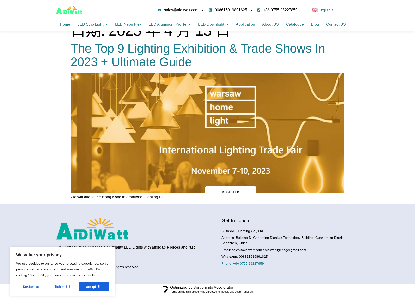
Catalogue (295, 24)
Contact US (336, 24)
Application (245, 24)
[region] (62, 271)
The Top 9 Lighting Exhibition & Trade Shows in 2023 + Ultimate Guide (198, 55)
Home (65, 24)
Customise (31, 286)
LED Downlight (211, 24)
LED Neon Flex (128, 24)
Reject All (62, 286)
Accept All (94, 286)
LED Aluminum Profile (167, 24)
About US (270, 24)
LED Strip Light (90, 24)
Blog (315, 24)
